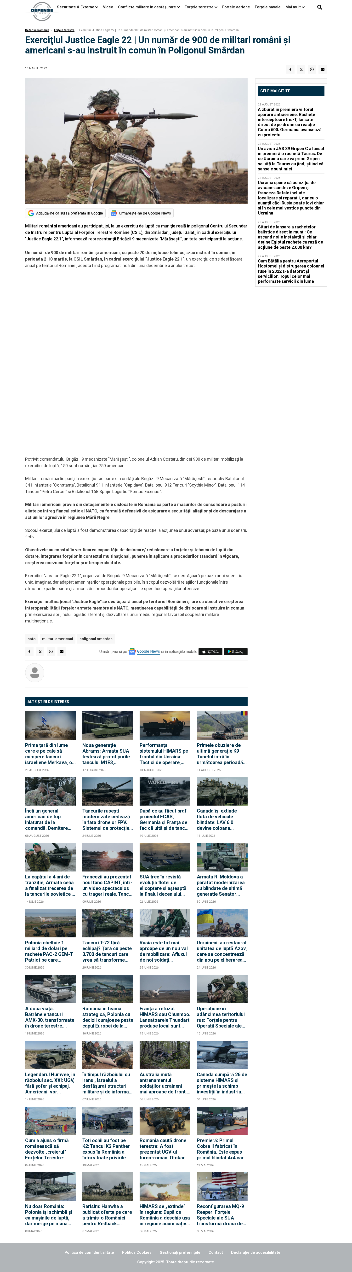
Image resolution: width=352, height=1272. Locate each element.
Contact (216, 1252)
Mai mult (293, 7)
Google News (148, 651)
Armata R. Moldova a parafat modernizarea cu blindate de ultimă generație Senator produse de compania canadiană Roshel (221, 885)
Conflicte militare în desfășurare (147, 7)
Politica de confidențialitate (89, 1252)
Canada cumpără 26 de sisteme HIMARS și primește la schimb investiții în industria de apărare (222, 1083)
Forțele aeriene (236, 7)
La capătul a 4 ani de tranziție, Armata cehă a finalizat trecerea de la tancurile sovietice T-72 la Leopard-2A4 (50, 885)
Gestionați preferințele (180, 1252)
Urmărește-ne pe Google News (145, 213)
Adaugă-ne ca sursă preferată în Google (69, 213)
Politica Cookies (137, 1252)
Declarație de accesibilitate (255, 1252)
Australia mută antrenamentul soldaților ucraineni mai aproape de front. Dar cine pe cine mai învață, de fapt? (163, 1083)
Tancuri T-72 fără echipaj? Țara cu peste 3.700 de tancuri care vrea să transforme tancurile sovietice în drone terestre (107, 951)
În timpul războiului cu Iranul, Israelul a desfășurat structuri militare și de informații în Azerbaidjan (107, 1083)
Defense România (37, 30)
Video (108, 7)
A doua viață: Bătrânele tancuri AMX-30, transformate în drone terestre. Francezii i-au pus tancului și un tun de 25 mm (50, 1017)
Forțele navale (268, 7)
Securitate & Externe (75, 7)
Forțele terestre (199, 7)
